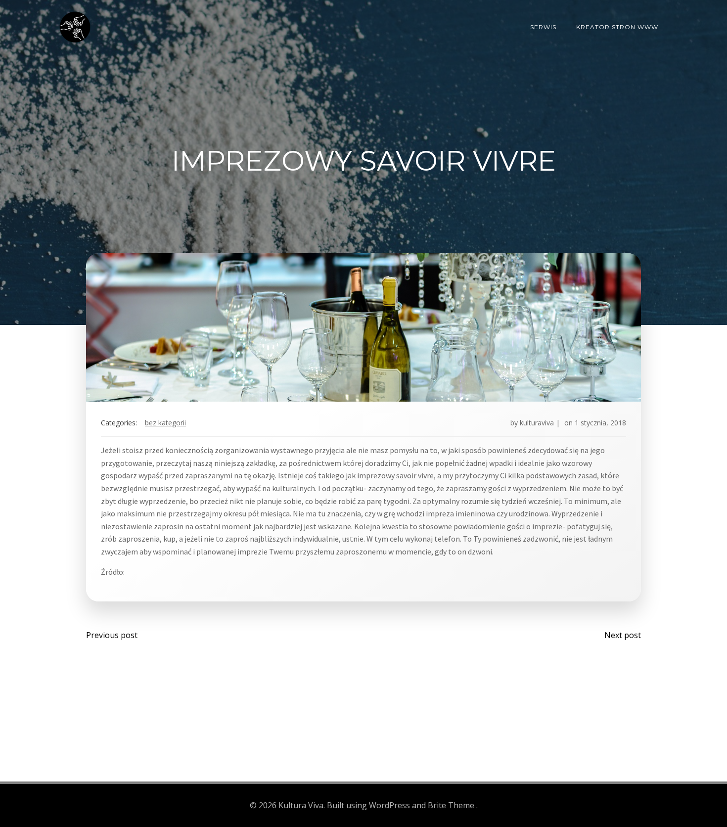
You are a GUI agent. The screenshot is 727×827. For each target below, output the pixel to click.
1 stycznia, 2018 (600, 422)
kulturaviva (537, 422)
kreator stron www (617, 27)
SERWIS (543, 27)
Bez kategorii (165, 422)
